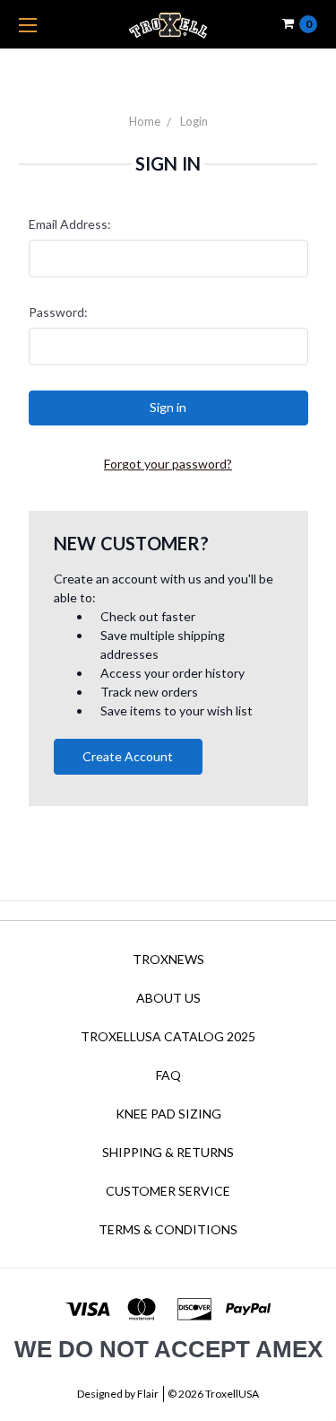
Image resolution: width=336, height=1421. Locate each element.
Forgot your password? (168, 463)
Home (144, 121)
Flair (148, 1393)
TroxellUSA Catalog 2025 (168, 1036)
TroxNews (168, 959)
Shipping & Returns (168, 1152)
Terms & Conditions (168, 1229)
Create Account (127, 756)
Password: (58, 312)
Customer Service (168, 1190)
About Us (168, 997)
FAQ (168, 1075)
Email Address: (70, 224)
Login (194, 121)
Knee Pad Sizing (168, 1113)
